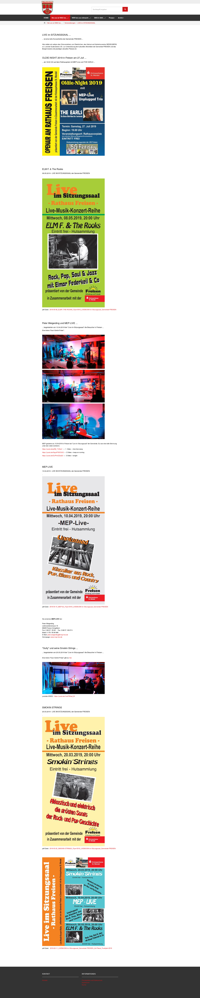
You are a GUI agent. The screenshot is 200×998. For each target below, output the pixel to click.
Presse (111, 18)
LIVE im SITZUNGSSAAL (86, 23)
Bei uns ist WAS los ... (54, 23)
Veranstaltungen (69, 23)
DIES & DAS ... (99, 18)
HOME (46, 18)
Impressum (86, 982)
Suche (84, 985)
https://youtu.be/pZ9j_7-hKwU (52, 449)
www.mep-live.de (56, 637)
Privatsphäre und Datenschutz (92, 980)
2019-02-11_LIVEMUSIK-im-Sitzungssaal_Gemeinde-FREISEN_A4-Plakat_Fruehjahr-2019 (81, 948)
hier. (70, 658)
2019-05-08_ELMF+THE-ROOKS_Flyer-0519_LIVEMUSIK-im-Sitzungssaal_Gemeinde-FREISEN (83, 309)
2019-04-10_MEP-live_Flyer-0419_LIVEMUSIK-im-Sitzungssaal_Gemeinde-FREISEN (79, 607)
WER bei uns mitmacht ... (81, 18)
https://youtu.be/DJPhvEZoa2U (52, 455)
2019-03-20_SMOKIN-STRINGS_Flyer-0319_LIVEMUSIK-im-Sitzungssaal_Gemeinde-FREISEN (83, 848)
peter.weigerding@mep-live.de (57, 635)
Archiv (120, 18)
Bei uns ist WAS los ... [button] (60, 18)
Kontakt (44, 980)
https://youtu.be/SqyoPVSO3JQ (53, 452)
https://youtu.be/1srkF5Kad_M (64, 696)
